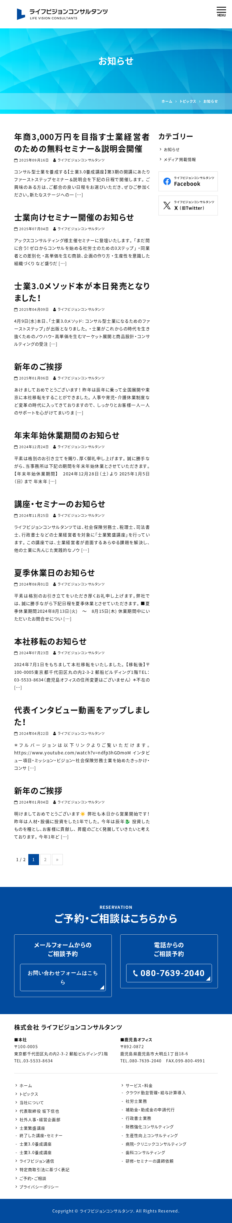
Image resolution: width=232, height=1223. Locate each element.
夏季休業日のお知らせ (54, 572)
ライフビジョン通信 (37, 1161)
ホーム (26, 1085)
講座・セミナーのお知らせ (60, 504)
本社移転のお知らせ (50, 641)
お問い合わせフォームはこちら (63, 977)
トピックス (29, 1094)
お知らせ (172, 149)
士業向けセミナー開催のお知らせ (74, 217)
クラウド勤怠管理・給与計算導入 (156, 1092)
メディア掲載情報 (180, 159)
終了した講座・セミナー (41, 1135)
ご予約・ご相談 (33, 1178)
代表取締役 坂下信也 (39, 1111)
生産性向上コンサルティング (152, 1135)
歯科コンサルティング (145, 1152)
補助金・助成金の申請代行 (150, 1109)
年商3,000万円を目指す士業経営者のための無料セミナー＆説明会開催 (82, 142)
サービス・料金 (139, 1085)
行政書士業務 (138, 1118)
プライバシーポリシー (39, 1187)
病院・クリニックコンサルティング (156, 1144)
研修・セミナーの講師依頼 (150, 1161)
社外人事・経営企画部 (40, 1119)
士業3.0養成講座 (36, 1144)
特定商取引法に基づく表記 (45, 1169)
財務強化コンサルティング (150, 1126)
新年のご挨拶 (38, 366)
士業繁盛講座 (32, 1128)
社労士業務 (136, 1101)
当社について (32, 1102)
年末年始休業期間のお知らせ (67, 435)
